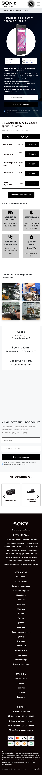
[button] (4, 496)
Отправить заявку (21, 104)
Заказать (32, 144)
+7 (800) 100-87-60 (21, 364)
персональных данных (22, 112)
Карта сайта (35, 769)
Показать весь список (21, 195)
